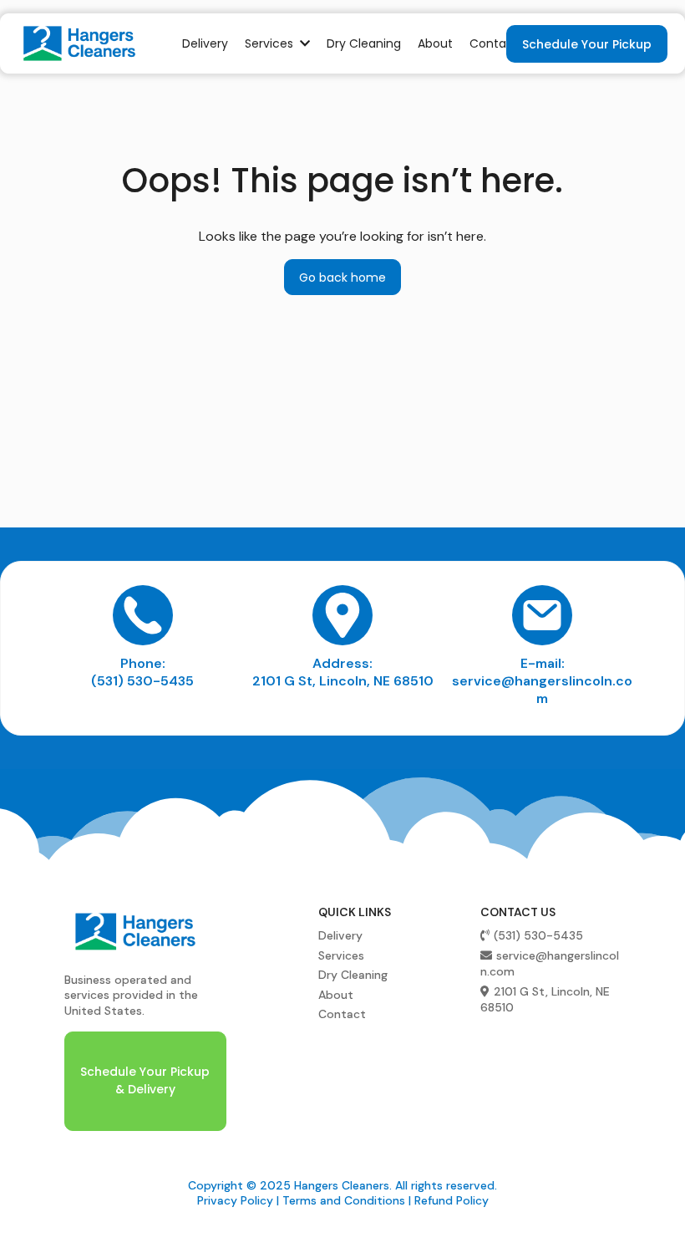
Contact (342, 1013)
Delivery (340, 935)
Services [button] (271, 43)
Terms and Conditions (343, 1200)
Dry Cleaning (353, 974)
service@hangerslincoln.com (542, 689)
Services (341, 955)
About (335, 994)
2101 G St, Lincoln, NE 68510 (343, 681)
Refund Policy (451, 1200)
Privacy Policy (235, 1200)
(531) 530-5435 (142, 681)
